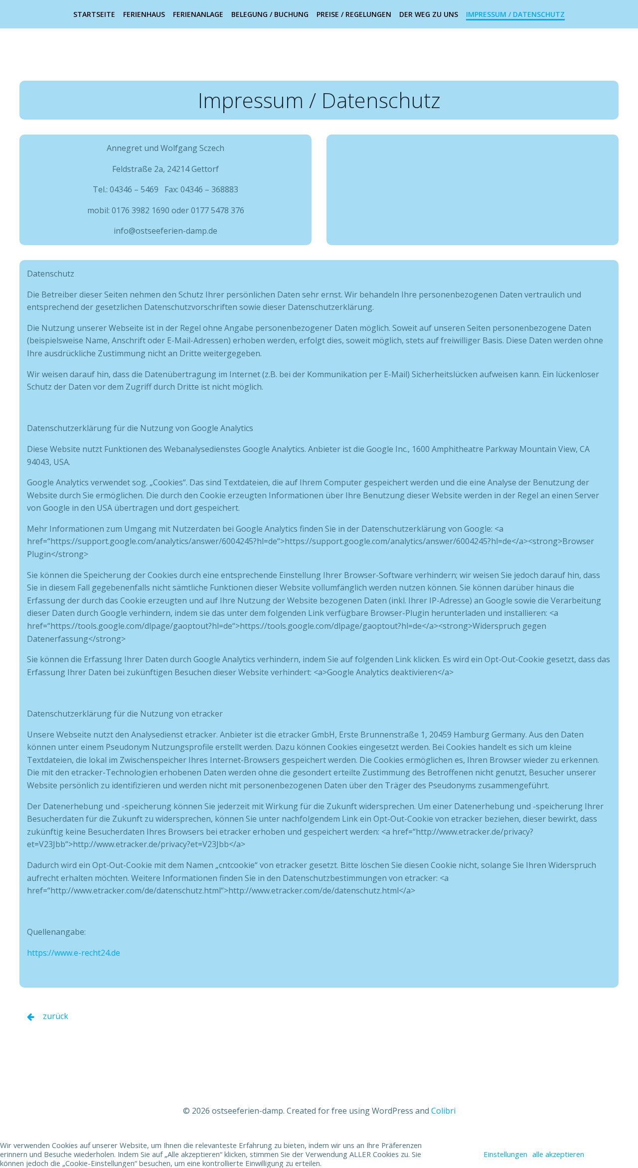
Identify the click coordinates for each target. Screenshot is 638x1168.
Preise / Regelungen (354, 14)
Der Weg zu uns (428, 14)
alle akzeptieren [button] (558, 1154)
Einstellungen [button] (505, 1154)
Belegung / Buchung (270, 14)
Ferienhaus (144, 14)
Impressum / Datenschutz (515, 14)
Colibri (443, 1110)
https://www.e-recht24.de (73, 952)
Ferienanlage (198, 14)
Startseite (94, 14)
